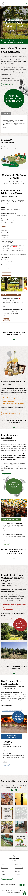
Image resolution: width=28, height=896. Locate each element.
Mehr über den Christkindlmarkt (11, 710)
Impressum (4, 884)
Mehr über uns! (7, 84)
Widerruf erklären (7, 879)
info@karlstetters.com (19, 892)
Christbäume (5, 183)
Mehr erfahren (6, 274)
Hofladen (15, 181)
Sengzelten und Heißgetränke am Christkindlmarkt (14, 755)
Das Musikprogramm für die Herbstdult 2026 (12, 523)
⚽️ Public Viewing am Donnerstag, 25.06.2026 (13, 309)
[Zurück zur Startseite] (2, 3)
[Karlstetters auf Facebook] (12, 790)
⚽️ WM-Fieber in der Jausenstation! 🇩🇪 (11, 298)
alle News (6, 319)
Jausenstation (8, 181)
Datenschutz (12, 884)
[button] (26, 3)
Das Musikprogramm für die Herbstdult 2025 (12, 534)
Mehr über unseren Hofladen (10, 413)
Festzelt (21, 181)
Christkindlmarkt (14, 183)
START (22, 183)
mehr (4, 127)
